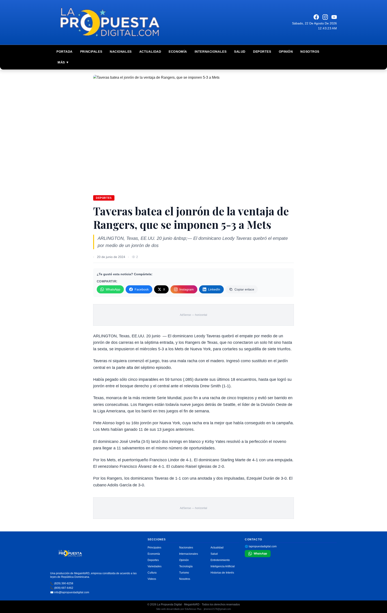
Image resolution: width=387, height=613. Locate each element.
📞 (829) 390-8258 (61, 583)
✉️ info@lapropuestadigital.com (69, 592)
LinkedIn (214, 289)
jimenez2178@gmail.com (217, 609)
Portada (64, 51)
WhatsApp (113, 289)
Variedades (154, 566)
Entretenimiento (220, 560)
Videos (152, 579)
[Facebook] (316, 17)
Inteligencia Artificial (223, 566)
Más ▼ (63, 62)
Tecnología (186, 566)
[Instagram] (325, 17)
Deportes (262, 51)
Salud (239, 51)
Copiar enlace (244, 289)
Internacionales (210, 51)
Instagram (186, 289)
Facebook (142, 289)
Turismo (184, 572)
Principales (91, 51)
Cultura (152, 572)
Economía (178, 51)
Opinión (286, 51)
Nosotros (309, 51)
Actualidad (150, 51)
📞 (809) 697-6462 (61, 587)
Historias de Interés (222, 572)
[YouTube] (334, 17)
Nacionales (121, 51)
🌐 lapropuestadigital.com (261, 546)
